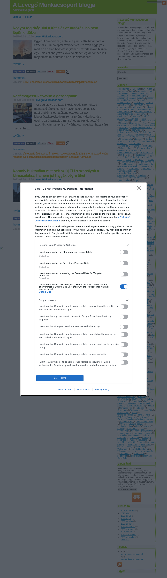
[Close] (140, 189)
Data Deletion (65, 389)
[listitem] (83, 245)
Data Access (83, 389)
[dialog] (83, 289)
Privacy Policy (102, 389)
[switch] (124, 252)
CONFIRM (60, 378)
